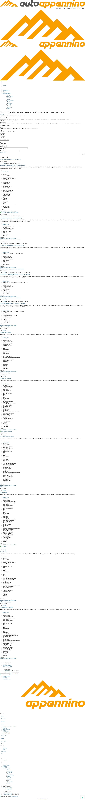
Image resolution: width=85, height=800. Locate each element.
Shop (2, 753)
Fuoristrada (58, 119)
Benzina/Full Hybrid (5, 125)
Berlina (31, 119)
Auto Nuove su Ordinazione (14, 116)
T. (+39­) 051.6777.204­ (7, 672)
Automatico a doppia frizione (31, 128)
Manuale (10, 128)
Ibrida (19, 124)
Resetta (1, 152)
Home (2, 716)
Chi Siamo (3, 721)
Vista (80, 154)
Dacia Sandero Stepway (6, 607)
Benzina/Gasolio (61, 124)
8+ (15, 131)
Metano (15, 124)
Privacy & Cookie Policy (5, 674)
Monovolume (22, 119)
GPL (11, 124)
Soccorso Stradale (6, 732)
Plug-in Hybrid (77, 124)
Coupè (36, 119)
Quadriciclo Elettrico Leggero (7, 120)
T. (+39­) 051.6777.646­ (7, 670)
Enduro (63, 119)
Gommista (4, 730)
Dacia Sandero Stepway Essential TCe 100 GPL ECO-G (15, 274)
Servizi (2, 724)
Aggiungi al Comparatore (5, 211)
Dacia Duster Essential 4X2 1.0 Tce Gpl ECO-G (12, 165)
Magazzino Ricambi (6, 729)
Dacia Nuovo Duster (5, 332)
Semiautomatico (16, 128)
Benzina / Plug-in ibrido (44, 124)
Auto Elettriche (50, 119)
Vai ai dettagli (13, 211)
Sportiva (68, 119)
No (4, 134)
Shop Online (3, 751)
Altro (28, 124)
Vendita (23, 116)
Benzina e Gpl (34, 124)
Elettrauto (4, 727)
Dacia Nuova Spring (5, 378)
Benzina (3, 124)
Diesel (7, 124)
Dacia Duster (3, 552)
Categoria (2, 114)
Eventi (2, 738)
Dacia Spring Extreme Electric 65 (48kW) (11, 218)
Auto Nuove (4, 116)
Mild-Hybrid (53, 124)
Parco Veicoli (3, 718)
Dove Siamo (3, 741)
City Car (8, 119)
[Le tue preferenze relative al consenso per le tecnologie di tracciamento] (82, 797)
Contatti (2, 743)
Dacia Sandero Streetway (7, 437)
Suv (28, 119)
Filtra (5, 152)
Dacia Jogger (3, 492)
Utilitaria (3, 119)
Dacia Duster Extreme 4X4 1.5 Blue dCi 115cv (12, 245)
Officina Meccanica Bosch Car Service (9, 726)
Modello (2, 148)
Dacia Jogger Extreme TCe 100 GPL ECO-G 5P (12, 303)
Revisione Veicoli (6, 733)
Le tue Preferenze (14, 674)
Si (1, 134)
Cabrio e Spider (14, 119)
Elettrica (24, 124)
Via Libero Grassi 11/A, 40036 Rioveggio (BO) (7, 666)
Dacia (4, 163)
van (17, 120)
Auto (1, 146)
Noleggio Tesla (4, 735)
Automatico (3, 128)
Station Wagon (42, 119)
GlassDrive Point (6, 731)
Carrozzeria (5, 728)
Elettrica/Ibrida (69, 124)
